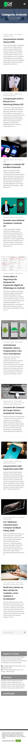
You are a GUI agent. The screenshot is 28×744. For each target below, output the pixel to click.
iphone (8, 95)
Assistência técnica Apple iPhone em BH (12, 680)
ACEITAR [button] (18, 740)
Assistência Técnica (8, 36)
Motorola (9, 404)
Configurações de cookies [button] (8, 740)
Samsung (12, 95)
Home (9, 18)
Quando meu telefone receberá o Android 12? (13, 223)
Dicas (4, 584)
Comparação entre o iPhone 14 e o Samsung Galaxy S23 (13, 101)
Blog (13, 18)
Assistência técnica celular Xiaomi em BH (12, 688)
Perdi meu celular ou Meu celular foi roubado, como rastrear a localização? (13, 593)
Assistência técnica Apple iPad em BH (11, 682)
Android (20, 34)
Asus (15, 402)
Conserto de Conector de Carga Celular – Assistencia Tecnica (13, 410)
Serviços (17, 584)
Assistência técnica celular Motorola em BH (12, 684)
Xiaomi (16, 34)
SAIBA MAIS (6, 67)
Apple (16, 94)
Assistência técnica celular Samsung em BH (13, 686)
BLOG (4, 95)
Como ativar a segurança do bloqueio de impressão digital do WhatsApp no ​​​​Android (13, 282)
